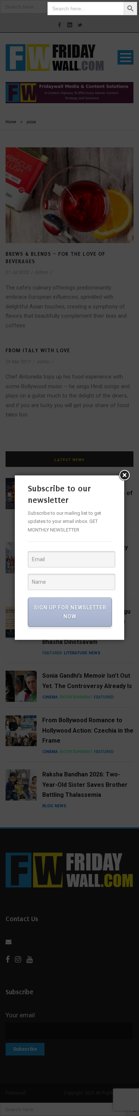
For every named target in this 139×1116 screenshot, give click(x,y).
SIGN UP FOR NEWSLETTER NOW (70, 612)
